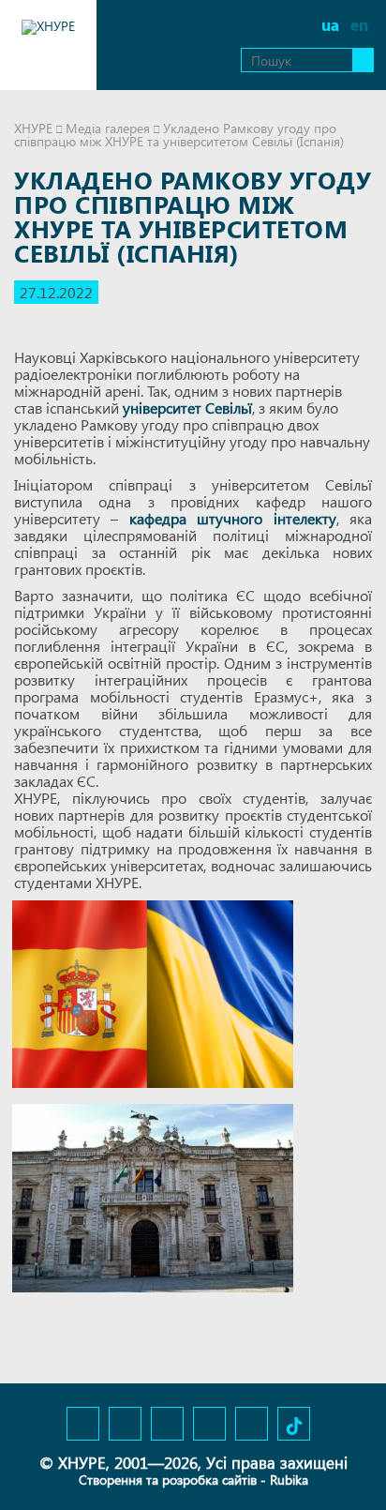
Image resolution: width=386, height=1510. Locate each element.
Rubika (289, 1479)
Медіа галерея (108, 128)
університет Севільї (187, 407)
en (359, 25)
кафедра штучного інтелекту (232, 518)
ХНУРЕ (33, 128)
